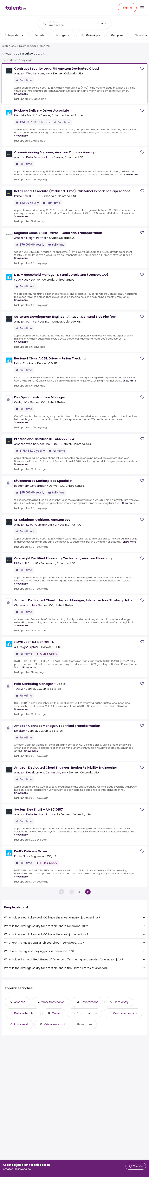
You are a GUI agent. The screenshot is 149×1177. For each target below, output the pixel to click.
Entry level (21, 1024)
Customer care (86, 1013)
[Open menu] (142, 7)
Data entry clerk (25, 1013)
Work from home (53, 1002)
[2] (88, 891)
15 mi (100, 23)
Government (89, 1002)
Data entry (121, 1002)
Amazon (19, 1002)
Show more (21, 94)
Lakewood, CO (27, 46)
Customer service (125, 1013)
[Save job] (142, 68)
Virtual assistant (54, 1024)
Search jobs (9, 46)
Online (56, 1013)
